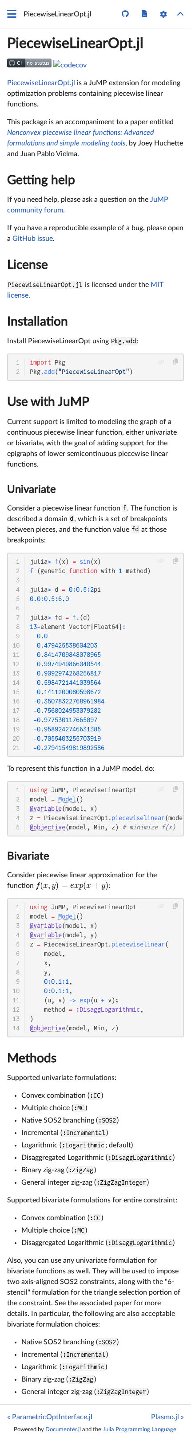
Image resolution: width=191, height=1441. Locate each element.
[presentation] (72, 885)
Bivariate (28, 856)
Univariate (31, 489)
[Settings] (163, 14)
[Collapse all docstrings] (180, 14)
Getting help (41, 180)
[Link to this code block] (160, 361)
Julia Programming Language (139, 1429)
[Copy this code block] (175, 361)
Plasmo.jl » (167, 1417)
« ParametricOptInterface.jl (49, 1417)
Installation (37, 321)
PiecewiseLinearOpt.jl (75, 43)
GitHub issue (32, 238)
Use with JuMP (48, 402)
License (27, 265)
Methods (31, 1058)
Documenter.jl (63, 1429)
